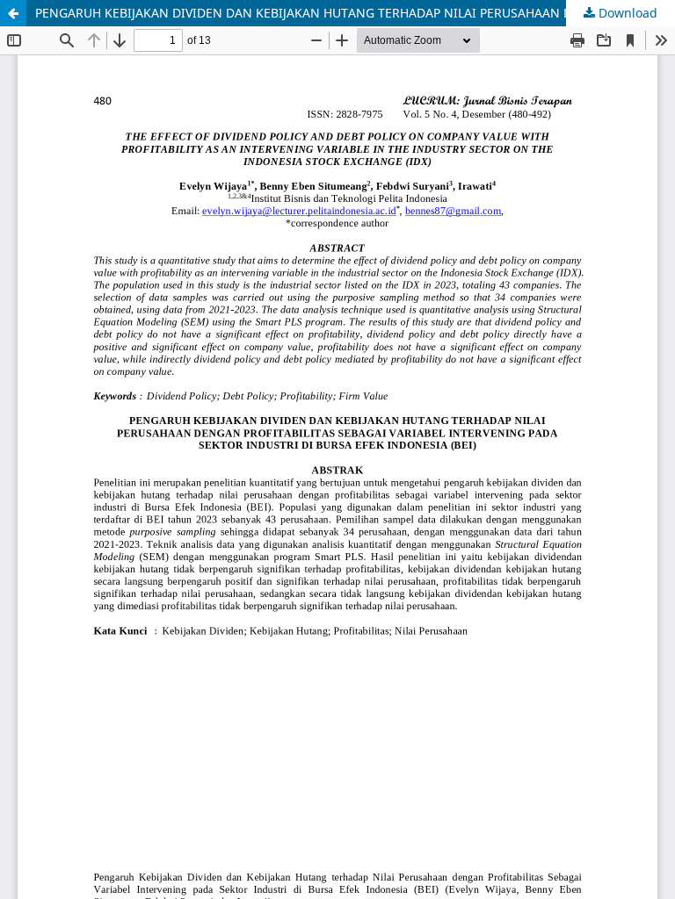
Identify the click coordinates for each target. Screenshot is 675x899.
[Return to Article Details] (13, 13)
